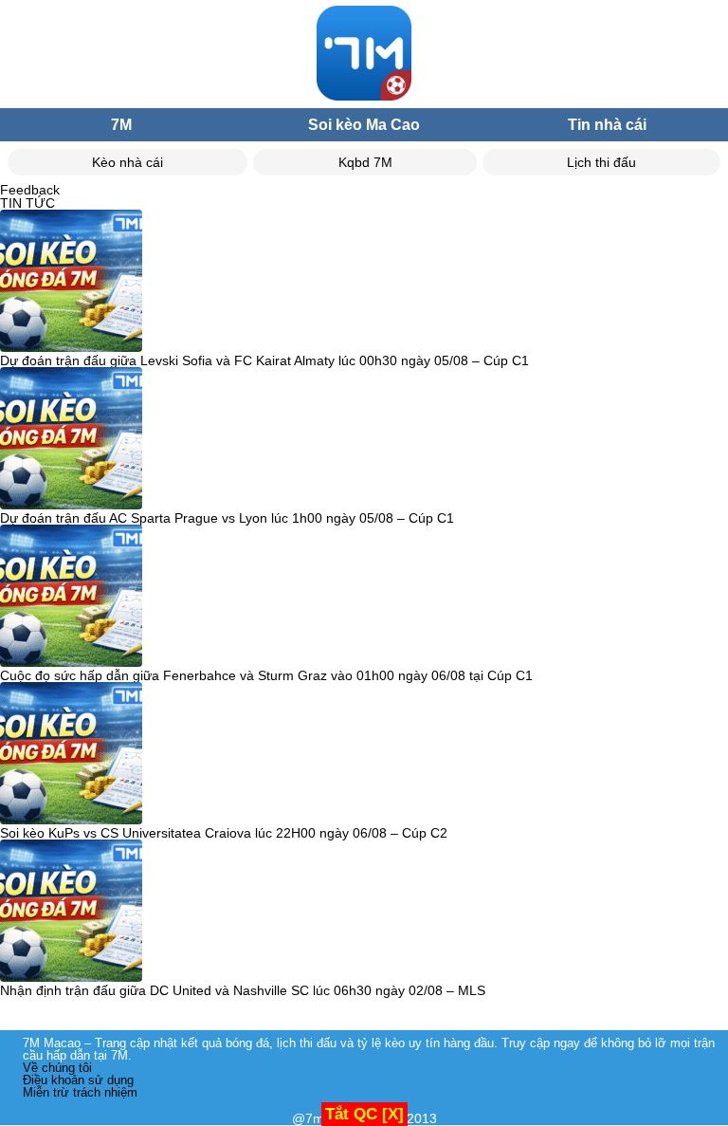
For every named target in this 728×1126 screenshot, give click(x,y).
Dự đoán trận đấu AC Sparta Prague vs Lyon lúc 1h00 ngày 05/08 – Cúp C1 (227, 518)
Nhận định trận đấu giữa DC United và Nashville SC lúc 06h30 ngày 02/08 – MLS (242, 990)
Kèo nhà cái (127, 162)
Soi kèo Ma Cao (364, 125)
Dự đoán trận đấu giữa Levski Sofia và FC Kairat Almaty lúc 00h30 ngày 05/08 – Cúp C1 (264, 360)
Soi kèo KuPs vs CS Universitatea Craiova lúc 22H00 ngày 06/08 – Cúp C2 (223, 833)
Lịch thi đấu (601, 162)
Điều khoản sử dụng (78, 1080)
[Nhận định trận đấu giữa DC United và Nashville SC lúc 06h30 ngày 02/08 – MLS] (71, 912)
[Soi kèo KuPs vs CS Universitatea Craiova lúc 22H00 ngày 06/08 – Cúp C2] (71, 754)
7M (121, 125)
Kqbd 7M (365, 162)
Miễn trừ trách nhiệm (80, 1092)
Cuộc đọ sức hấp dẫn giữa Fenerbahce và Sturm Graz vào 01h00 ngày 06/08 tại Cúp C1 (266, 675)
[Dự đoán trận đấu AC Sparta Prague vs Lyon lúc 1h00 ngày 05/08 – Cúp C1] (71, 439)
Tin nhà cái (607, 125)
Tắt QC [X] (364, 1114)
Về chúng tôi (57, 1067)
